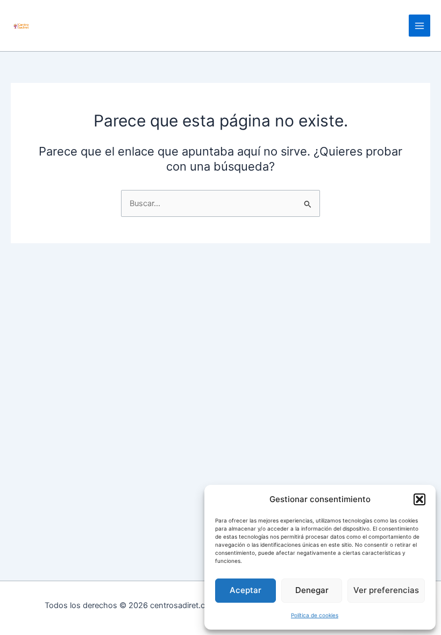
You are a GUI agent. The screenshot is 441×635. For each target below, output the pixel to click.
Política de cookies (314, 615)
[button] (419, 499)
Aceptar (245, 590)
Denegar (312, 590)
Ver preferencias (386, 590)
